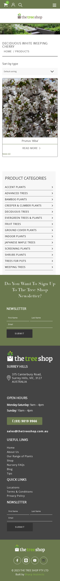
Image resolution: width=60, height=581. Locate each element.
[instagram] (43, 560)
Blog (10, 469)
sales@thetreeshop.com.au (27, 431)
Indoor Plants (15, 236)
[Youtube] (35, 560)
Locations (13, 487)
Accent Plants (15, 187)
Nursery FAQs (16, 465)
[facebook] (17, 560)
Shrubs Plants (15, 254)
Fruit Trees (13, 224)
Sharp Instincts (34, 574)
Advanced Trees (16, 193)
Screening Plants (17, 248)
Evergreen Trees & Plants (23, 218)
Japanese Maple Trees (20, 242)
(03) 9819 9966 (25, 421)
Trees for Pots (15, 261)
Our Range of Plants (20, 456)
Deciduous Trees (17, 211)
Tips (9, 473)
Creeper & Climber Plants (23, 205)
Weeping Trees (15, 267)
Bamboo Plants (16, 199)
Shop (10, 460)
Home (8, 51)
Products (22, 51)
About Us (13, 452)
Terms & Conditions (20, 491)
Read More (30, 148)
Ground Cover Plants (21, 230)
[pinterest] (26, 560)
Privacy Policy (16, 495)
